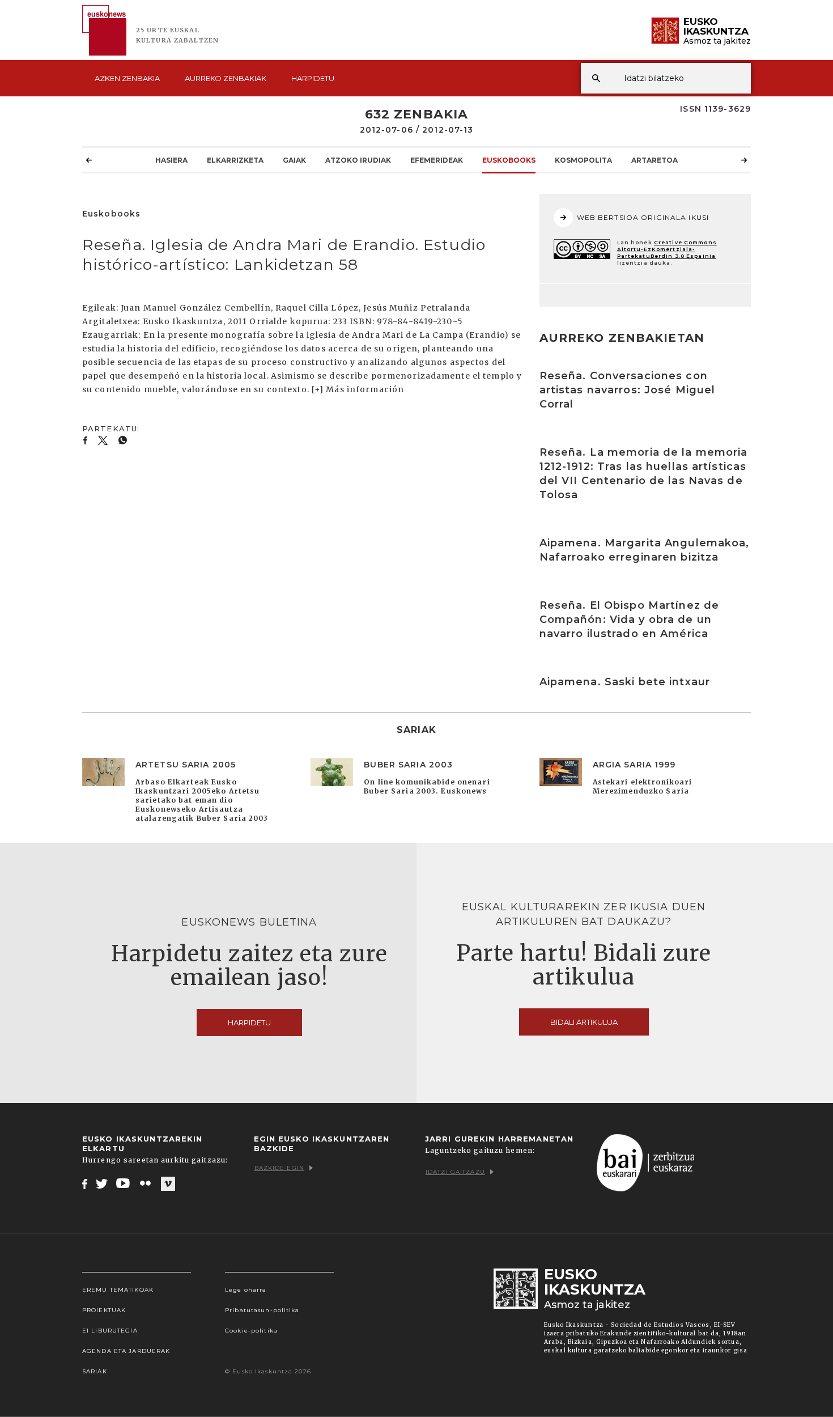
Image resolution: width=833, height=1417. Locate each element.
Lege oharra (245, 1289)
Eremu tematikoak (118, 1289)
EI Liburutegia (110, 1330)
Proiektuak (104, 1310)
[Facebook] (84, 1183)
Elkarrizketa (235, 160)
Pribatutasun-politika (262, 1310)
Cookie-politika (251, 1330)
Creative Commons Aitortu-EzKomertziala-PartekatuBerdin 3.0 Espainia (667, 249)
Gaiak (294, 160)
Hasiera (171, 160)
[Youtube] (123, 1183)
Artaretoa (654, 160)
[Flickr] (146, 1183)
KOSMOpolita (583, 160)
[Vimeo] (168, 1184)
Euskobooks (509, 160)
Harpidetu (312, 78)
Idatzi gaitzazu (455, 1172)
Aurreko (225, 78)
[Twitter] (102, 1183)
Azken (127, 78)
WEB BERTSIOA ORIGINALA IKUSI (643, 217)
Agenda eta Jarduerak (126, 1351)
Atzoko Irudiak (358, 160)
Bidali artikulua (584, 1021)
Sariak (94, 1371)
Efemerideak (436, 160)
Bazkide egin (279, 1168)
